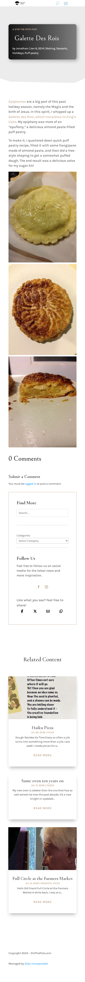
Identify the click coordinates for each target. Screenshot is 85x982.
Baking (50, 48)
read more (42, 755)
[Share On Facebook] (22, 611)
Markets (46, 883)
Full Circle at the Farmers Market (42, 878)
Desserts (61, 48)
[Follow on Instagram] (46, 587)
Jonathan (22, 48)
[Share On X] (35, 611)
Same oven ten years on (42, 781)
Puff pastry (32, 53)
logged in (30, 483)
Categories (23, 535)
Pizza (50, 732)
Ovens (50, 785)
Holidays (18, 53)
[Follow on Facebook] (38, 587)
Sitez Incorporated (36, 963)
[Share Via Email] (48, 611)
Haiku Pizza (42, 727)
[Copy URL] (61, 611)
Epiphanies (17, 101)
